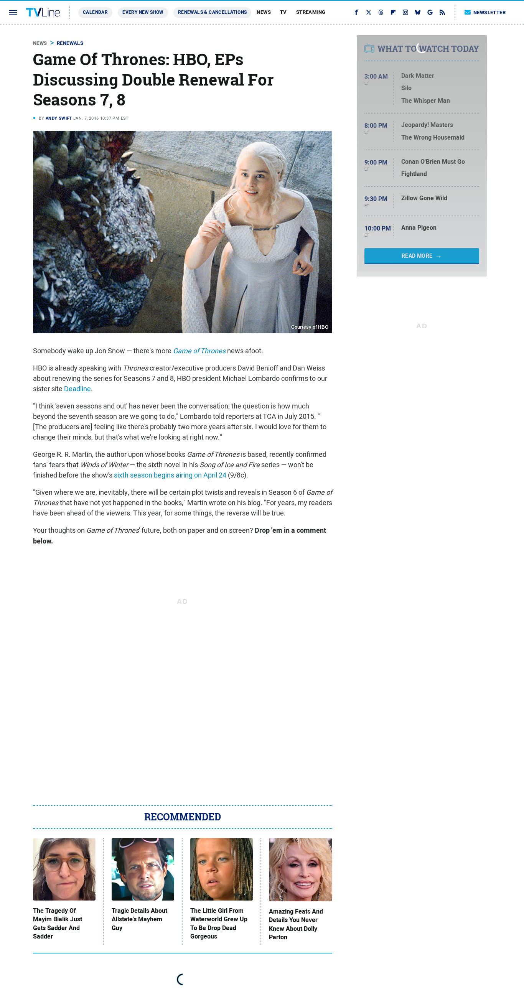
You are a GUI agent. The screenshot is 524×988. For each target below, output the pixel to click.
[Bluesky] (417, 12)
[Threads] (380, 12)
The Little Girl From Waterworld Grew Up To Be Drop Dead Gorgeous (218, 924)
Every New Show (142, 12)
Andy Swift (59, 118)
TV (283, 12)
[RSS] (442, 12)
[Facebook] (356, 12)
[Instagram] (405, 12)
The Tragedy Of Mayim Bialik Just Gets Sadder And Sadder (57, 924)
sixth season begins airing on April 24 (170, 475)
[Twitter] (368, 12)
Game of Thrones (199, 351)
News (264, 12)
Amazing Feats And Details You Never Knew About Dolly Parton (296, 924)
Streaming (311, 12)
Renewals (70, 43)
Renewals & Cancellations (212, 12)
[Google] (430, 12)
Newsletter (489, 12)
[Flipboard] (393, 12)
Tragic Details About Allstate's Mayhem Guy (139, 919)
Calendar (95, 12)
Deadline (77, 389)
